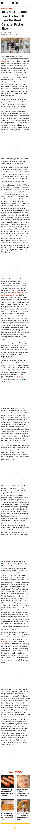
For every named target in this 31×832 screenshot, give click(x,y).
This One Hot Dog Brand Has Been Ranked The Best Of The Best (7, 792)
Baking (11, 8)
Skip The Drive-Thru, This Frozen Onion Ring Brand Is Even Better (23, 817)
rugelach (18, 377)
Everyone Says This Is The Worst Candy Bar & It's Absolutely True (7, 816)
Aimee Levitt (7, 32)
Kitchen (4, 8)
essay (7, 561)
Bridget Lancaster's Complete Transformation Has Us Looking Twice (23, 792)
